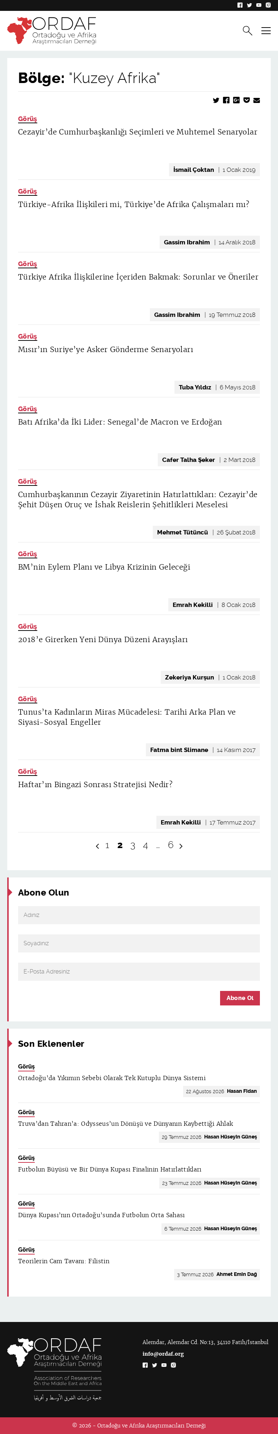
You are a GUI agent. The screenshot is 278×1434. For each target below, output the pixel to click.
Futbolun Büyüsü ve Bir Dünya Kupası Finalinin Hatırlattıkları (110, 1169)
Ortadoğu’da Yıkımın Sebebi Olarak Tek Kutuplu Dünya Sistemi (112, 1078)
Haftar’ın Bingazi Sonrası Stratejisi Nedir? (95, 784)
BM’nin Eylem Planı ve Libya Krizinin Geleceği (104, 567)
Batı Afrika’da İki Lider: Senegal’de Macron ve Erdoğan (120, 422)
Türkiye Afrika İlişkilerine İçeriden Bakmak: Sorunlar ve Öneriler (138, 277)
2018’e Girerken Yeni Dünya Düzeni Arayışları (103, 639)
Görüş (27, 119)
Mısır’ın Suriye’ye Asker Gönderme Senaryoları (105, 349)
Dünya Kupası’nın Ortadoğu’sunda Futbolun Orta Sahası (101, 1215)
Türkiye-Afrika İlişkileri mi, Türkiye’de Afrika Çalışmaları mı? (133, 204)
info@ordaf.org (163, 1354)
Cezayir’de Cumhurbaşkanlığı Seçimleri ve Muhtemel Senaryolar (137, 132)
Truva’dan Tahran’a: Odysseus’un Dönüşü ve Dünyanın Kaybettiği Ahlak (125, 1124)
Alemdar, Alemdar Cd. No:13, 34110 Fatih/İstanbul (206, 1342)
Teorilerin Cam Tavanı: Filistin (63, 1261)
